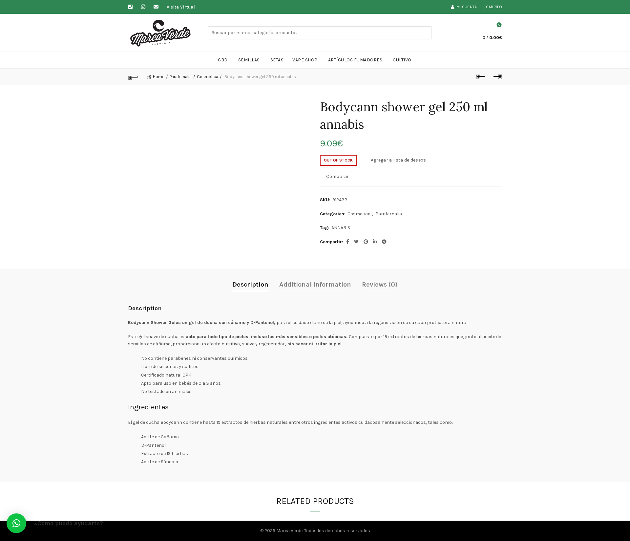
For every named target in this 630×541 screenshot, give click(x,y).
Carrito (494, 7)
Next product (497, 76)
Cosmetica (207, 76)
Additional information (315, 284)
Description (250, 284)
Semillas (249, 60)
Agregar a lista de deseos (398, 160)
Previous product (480, 76)
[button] (16, 523)
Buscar (424, 32)
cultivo (402, 60)
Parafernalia (181, 76)
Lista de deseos (499, 25)
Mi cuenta (466, 7)
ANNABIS (340, 227)
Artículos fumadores (355, 60)
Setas (277, 60)
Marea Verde (289, 530)
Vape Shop (305, 60)
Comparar (337, 176)
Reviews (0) (380, 284)
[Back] (133, 76)
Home (158, 76)
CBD (223, 60)
